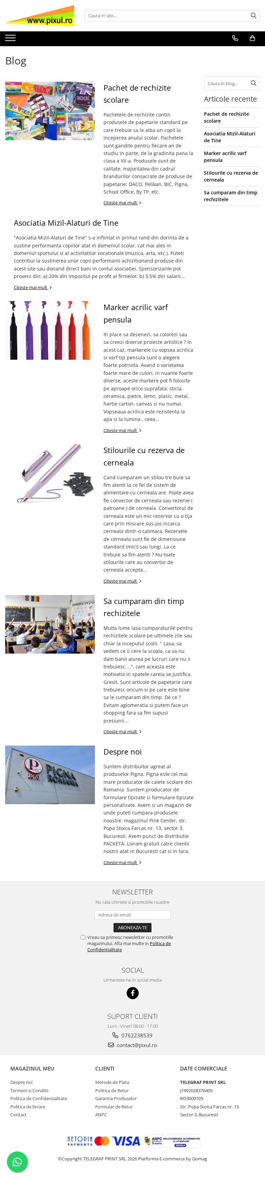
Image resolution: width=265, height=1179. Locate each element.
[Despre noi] (50, 775)
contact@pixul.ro (136, 1045)
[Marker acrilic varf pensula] (50, 330)
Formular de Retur (114, 1107)
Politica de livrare (27, 1107)
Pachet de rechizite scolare (226, 117)
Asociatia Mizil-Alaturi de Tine (66, 222)
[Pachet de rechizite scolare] (50, 111)
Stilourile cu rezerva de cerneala (231, 176)
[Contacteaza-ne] (235, 38)
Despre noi (123, 751)
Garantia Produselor (116, 1098)
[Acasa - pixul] (39, 15)
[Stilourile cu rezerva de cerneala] (50, 473)
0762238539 (136, 1035)
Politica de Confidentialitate (38, 1098)
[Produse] (11, 40)
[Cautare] (253, 15)
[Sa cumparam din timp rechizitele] (50, 624)
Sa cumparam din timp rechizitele (230, 196)
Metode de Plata (112, 1082)
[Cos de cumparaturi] (252, 38)
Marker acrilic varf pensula (225, 156)
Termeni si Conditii (29, 1090)
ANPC (101, 1114)
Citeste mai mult (121, 202)
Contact (18, 1114)
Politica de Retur (112, 1090)
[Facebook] (133, 993)
